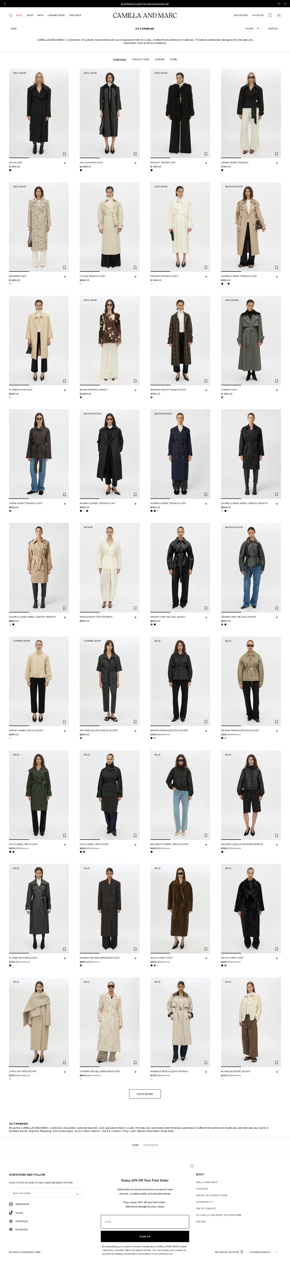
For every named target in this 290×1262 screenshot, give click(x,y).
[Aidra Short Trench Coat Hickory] (10, 511)
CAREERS (200, 1221)
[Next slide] (65, 113)
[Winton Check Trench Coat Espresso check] (151, 397)
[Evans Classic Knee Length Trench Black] (225, 511)
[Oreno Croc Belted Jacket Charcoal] (151, 624)
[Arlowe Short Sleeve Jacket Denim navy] (81, 738)
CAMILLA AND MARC (206, 1182)
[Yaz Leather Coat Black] (81, 170)
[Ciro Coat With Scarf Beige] (10, 1079)
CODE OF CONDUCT (205, 1208)
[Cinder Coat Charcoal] (222, 397)
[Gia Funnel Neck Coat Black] (10, 852)
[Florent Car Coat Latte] (10, 397)
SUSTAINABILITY (203, 1201)
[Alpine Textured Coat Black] (10, 965)
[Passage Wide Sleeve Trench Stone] (151, 1079)
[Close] (279, 4)
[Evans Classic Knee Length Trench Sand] (222, 511)
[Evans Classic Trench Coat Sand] (225, 284)
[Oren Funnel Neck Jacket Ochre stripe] (10, 738)
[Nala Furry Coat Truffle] (155, 965)
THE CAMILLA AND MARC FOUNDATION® (217, 1215)
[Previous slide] (13, 113)
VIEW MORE (145, 1093)
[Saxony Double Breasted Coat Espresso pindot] (81, 965)
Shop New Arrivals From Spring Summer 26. (145, 3)
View (14, 28)
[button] (273, 28)
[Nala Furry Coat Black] (151, 965)
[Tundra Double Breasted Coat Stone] (81, 1079)
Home (135, 1145)
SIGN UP (145, 1236)
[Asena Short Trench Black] (222, 170)
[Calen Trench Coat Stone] (81, 284)
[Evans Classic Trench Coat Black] (222, 284)
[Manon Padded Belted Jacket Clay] (155, 738)
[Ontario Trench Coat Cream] (151, 284)
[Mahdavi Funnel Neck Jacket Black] (151, 852)
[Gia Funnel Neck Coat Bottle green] (13, 852)
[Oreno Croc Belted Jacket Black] (155, 624)
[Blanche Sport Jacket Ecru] (222, 1079)
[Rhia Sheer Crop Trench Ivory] (81, 624)
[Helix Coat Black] (10, 170)
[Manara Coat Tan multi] (10, 284)
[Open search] (11, 15)
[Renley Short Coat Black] (151, 170)
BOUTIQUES (201, 1188)
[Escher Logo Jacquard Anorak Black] (222, 852)
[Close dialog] (192, 1166)
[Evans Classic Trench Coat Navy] (228, 284)
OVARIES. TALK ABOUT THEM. (211, 1195)
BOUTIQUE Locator (227, 1252)
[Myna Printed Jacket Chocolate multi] (81, 397)
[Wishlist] (270, 15)
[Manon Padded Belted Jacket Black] (151, 738)
